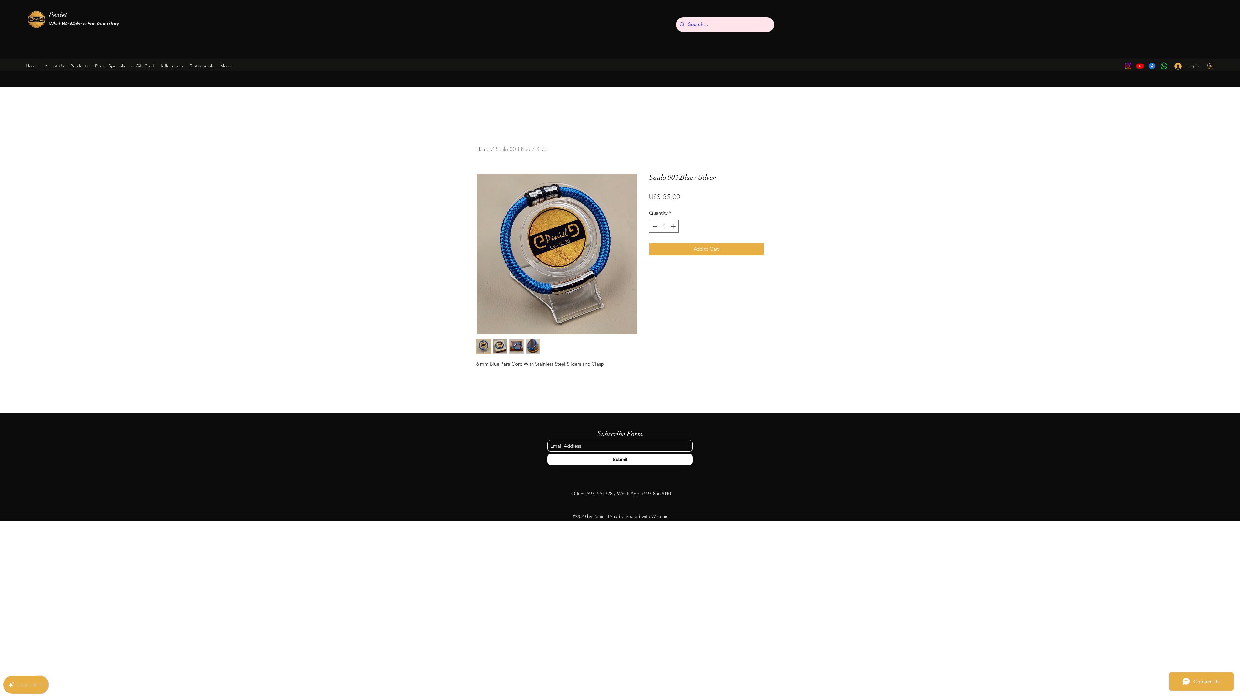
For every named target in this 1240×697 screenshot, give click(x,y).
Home (482, 149)
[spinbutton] (664, 226)
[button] (110, 66)
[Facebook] (1152, 66)
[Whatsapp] (1164, 66)
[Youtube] (1140, 66)
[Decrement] (654, 226)
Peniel (58, 14)
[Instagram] (1128, 66)
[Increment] (673, 226)
